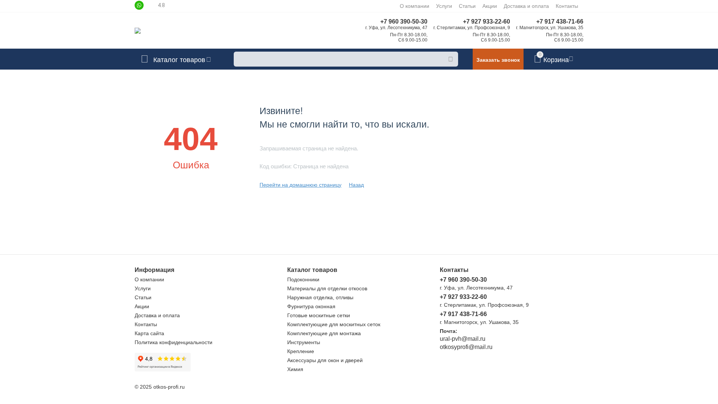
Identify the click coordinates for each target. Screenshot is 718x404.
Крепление (300, 351)
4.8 (161, 5)
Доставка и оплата (526, 6)
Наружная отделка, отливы (320, 297)
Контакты (567, 6)
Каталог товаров (179, 59)
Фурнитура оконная (311, 306)
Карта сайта (149, 333)
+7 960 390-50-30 (403, 21)
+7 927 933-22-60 (486, 21)
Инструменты (303, 342)
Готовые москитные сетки (318, 315)
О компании (414, 6)
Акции (489, 6)
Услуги (444, 6)
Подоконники (303, 279)
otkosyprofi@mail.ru (466, 347)
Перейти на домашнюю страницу (300, 185)
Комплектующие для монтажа (324, 333)
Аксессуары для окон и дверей (325, 360)
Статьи (467, 6)
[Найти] (450, 59)
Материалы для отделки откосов (327, 288)
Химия (295, 369)
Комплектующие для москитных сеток (333, 324)
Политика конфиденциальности (173, 342)
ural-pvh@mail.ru (462, 339)
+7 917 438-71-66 (559, 21)
